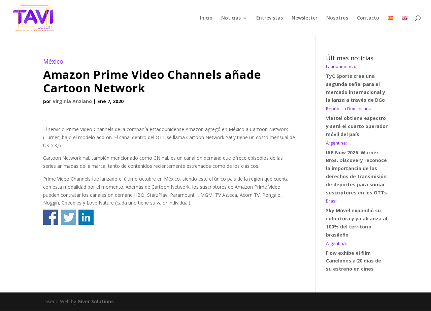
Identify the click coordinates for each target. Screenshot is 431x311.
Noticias (231, 18)
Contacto (368, 18)
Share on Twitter (68, 217)
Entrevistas (269, 18)
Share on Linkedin (86, 217)
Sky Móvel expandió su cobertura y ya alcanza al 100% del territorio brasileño (356, 218)
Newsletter (305, 18)
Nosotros (337, 18)
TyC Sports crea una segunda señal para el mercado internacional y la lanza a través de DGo (355, 83)
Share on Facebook (50, 217)
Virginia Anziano (72, 101)
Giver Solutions (95, 301)
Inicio (206, 18)
